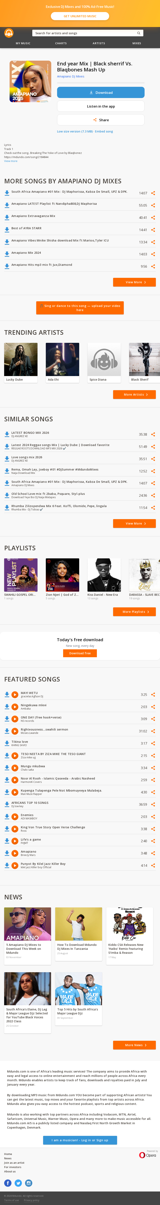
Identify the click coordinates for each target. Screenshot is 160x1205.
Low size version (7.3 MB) (75, 131)
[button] (101, 119)
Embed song (104, 131)
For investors (12, 1167)
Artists (99, 43)
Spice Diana (98, 379)
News (7, 1158)
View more (11, 161)
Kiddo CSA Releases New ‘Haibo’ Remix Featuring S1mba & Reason (125, 949)
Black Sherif (140, 379)
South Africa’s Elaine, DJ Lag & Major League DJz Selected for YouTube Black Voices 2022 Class (27, 1015)
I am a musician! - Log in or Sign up (80, 1140)
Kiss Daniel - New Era (103, 595)
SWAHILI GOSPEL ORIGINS (21, 595)
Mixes (136, 43)
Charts (61, 43)
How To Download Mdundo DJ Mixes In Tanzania (77, 947)
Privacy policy (31, 1200)
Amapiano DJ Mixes (70, 76)
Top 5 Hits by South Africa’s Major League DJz (77, 1011)
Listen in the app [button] (101, 106)
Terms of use (11, 1200)
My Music (23, 43)
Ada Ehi (53, 379)
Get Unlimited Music (80, 16)
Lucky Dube (14, 379)
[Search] (138, 33)
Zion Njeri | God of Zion (62, 595)
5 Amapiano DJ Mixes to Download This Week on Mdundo (23, 949)
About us (10, 1171)
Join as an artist (14, 1163)
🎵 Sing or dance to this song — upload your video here (80, 308)
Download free (80, 653)
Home (8, 1154)
